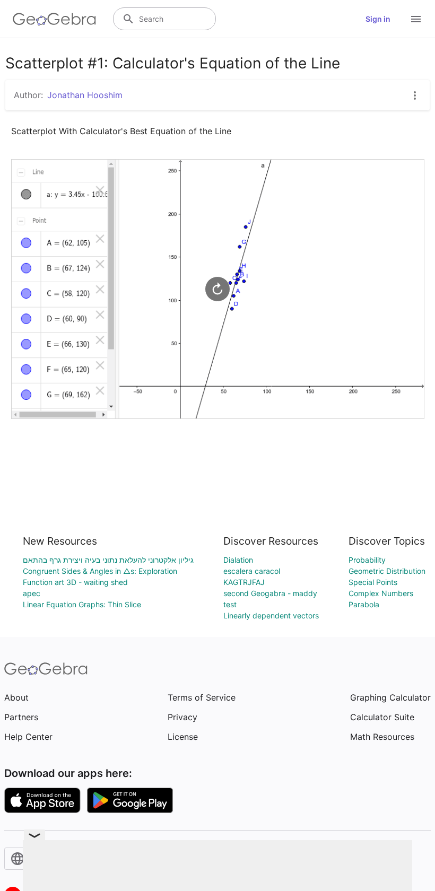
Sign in (378, 18)
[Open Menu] (416, 19)
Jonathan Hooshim (85, 95)
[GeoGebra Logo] (54, 19)
